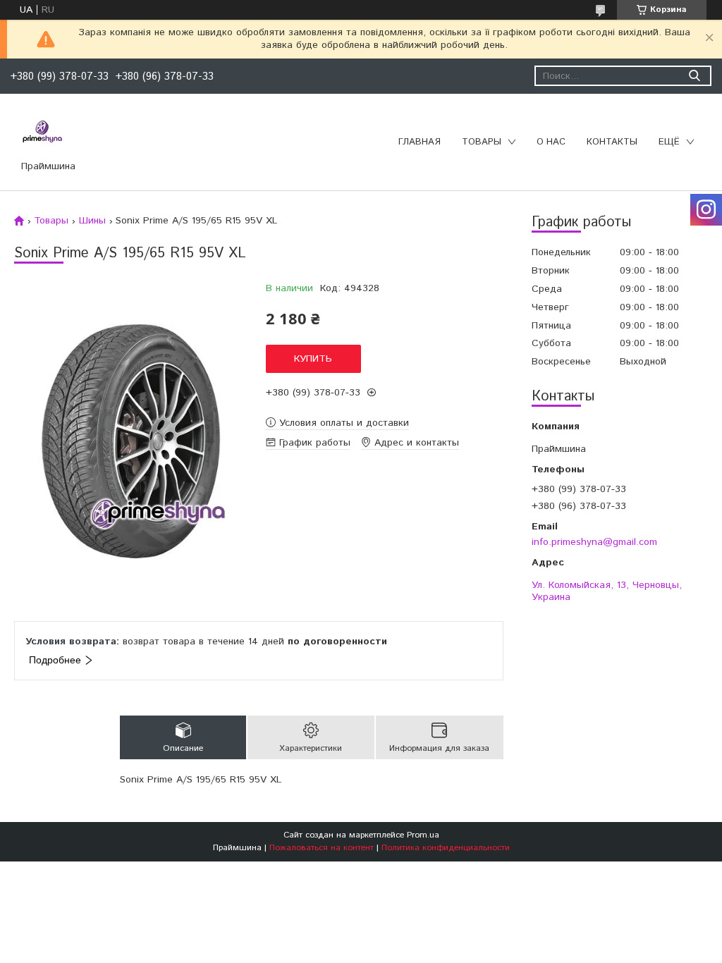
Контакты (612, 142)
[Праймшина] (42, 132)
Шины (92, 221)
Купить (313, 359)
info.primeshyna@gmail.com (594, 541)
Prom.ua (423, 835)
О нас (551, 142)
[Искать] (694, 76)
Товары (481, 142)
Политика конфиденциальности (445, 848)
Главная (419, 142)
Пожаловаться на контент (321, 848)
